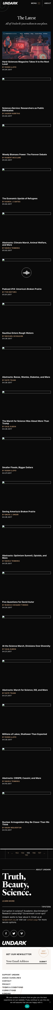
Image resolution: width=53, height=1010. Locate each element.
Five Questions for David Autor (18, 602)
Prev (2, 851)
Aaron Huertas (12, 113)
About (47, 3)
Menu (34, 3)
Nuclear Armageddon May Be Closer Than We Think (25, 823)
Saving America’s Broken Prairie (18, 511)
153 (16, 853)
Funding (6, 993)
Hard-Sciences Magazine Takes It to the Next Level (25, 62)
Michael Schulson (14, 336)
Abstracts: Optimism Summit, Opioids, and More (24, 556)
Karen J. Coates (12, 202)
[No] (50, 1002)
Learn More (8, 901)
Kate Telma (10, 380)
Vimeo (21, 933)
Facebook (6, 933)
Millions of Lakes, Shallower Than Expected (24, 734)
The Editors (11, 292)
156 (33, 853)
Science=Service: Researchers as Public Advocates (23, 109)
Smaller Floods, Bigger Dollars (17, 467)
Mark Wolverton (13, 828)
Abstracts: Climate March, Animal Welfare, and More (24, 243)
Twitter (13, 933)
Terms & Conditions (12, 987)
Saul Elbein (10, 427)
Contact (6, 981)
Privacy (6, 984)
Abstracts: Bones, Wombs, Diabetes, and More (26, 377)
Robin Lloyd (10, 67)
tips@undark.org (9, 920)
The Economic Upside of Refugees (19, 198)
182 (26, 855)
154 (22, 853)
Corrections (9, 990)
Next (50, 851)
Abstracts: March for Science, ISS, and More (25, 690)
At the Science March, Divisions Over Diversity (26, 646)
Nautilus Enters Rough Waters (18, 333)
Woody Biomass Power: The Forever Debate (24, 154)
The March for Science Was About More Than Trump (25, 422)
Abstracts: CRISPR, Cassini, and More (21, 778)
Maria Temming (12, 248)
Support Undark (10, 975)
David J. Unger (12, 515)
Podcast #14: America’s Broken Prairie (22, 289)
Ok (27, 1006)
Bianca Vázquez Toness (16, 605)
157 (39, 853)
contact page (32, 920)
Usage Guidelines (11, 978)
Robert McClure (13, 158)
